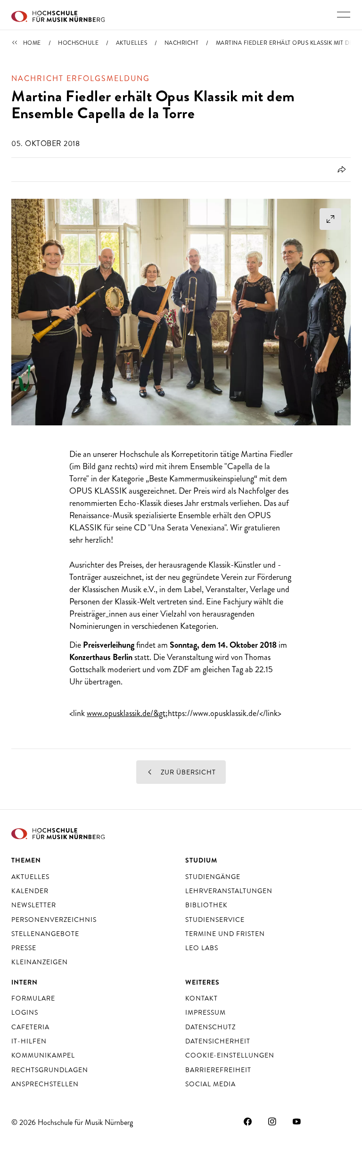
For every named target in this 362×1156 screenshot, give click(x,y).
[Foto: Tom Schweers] (181, 312)
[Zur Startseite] (58, 15)
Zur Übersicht (187, 772)
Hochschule (78, 43)
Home (32, 43)
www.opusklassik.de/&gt (126, 713)
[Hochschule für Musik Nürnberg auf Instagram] (272, 1121)
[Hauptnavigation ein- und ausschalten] (343, 14)
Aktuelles (132, 43)
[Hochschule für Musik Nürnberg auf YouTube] (297, 1121)
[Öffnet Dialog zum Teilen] (340, 169)
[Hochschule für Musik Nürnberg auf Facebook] (248, 1121)
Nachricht (182, 43)
